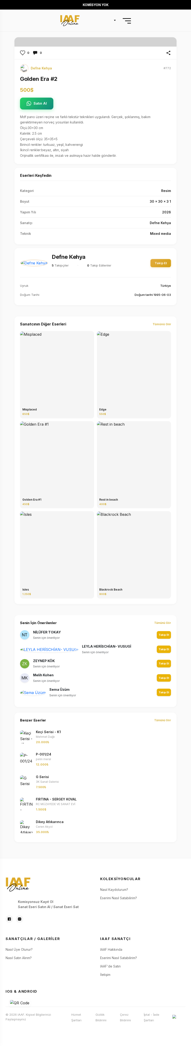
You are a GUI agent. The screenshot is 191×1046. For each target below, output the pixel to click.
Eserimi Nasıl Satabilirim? (118, 898)
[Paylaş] (168, 52)
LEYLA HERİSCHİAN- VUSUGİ (106, 646)
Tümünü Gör (162, 324)
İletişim (105, 975)
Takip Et (161, 263)
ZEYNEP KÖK (44, 661)
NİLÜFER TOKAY (47, 632)
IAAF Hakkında (111, 949)
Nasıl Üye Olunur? (19, 949)
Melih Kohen (43, 675)
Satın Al (40, 103)
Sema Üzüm (59, 689)
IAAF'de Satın (110, 966)
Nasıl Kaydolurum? (114, 890)
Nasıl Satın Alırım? (19, 958)
